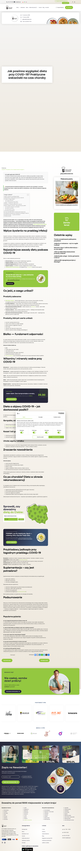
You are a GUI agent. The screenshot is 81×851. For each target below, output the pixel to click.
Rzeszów (26, 814)
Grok (12, 169)
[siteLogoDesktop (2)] (60, 732)
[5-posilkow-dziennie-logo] (9, 6)
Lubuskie (46, 814)
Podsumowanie (8, 216)
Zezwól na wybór (40, 437)
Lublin (25, 807)
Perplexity (8, 169)
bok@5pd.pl (67, 837)
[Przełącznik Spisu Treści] (27, 195)
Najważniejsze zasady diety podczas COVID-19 (14, 197)
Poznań (5, 816)
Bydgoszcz (26, 809)
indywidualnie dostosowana (12, 267)
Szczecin (6, 819)
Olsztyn (25, 818)
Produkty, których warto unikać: (12, 201)
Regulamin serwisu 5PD (47, 838)
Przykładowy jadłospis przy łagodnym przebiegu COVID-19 (17, 213)
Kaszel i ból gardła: (10, 208)
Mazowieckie (47, 819)
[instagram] (5, 842)
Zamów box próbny (11, 399)
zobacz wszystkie (28, 820)
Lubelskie (46, 813)
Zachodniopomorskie (69, 820)
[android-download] (27, 848)
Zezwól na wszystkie (56, 437)
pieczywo (33, 306)
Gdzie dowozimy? (26, 838)
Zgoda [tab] (24, 417)
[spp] (7, 733)
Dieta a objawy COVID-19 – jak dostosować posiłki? (15, 205)
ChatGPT (4, 169)
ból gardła (29, 267)
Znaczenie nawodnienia (9, 210)
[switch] (34, 432)
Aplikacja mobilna (26, 840)
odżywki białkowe (9, 355)
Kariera (43, 831)
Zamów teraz (10, 283)
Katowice (26, 812)
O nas (43, 829)
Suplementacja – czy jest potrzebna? (12, 214)
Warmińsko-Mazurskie (69, 817)
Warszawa (6, 810)
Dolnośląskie (47, 810)
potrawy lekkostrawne (11, 426)
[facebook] (2, 842)
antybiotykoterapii (21, 591)
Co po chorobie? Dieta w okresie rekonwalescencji (15, 211)
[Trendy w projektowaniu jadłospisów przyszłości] (66, 192)
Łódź (5, 814)
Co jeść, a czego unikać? (10, 199)
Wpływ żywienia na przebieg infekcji (11, 196)
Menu (23, 831)
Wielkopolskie (67, 818)
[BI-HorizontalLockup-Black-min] (20, 733)
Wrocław (6, 813)
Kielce (25, 817)
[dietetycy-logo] (34, 733)
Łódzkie (45, 816)
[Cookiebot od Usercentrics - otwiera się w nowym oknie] (59, 413)
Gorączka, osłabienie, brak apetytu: (13, 206)
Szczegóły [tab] (41, 417)
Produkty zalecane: (9, 200)
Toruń (25, 815)
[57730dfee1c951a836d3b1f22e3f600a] (47, 730)
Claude (14, 169)
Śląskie (66, 814)
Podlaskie (66, 811)
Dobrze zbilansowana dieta (40, 224)
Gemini (18, 169)
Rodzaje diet (24, 829)
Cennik (23, 836)
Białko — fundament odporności (11, 202)
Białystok (26, 811)
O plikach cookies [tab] (57, 417)
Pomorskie (66, 812)
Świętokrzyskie (67, 815)
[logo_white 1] (73, 733)
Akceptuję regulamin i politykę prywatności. (27, 777)
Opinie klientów (45, 833)
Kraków (5, 811)
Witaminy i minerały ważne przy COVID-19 (13, 204)
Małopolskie (47, 817)
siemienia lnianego (23, 559)
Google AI (22, 169)
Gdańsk (5, 817)
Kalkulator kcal (25, 833)
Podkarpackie (67, 809)
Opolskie (66, 807)
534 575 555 (66, 835)
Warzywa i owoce (10, 300)
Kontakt (23, 842)
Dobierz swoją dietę (11, 542)
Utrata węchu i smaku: (11, 209)
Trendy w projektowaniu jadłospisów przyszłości (67, 205)
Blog (43, 836)
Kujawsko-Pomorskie (49, 811)
